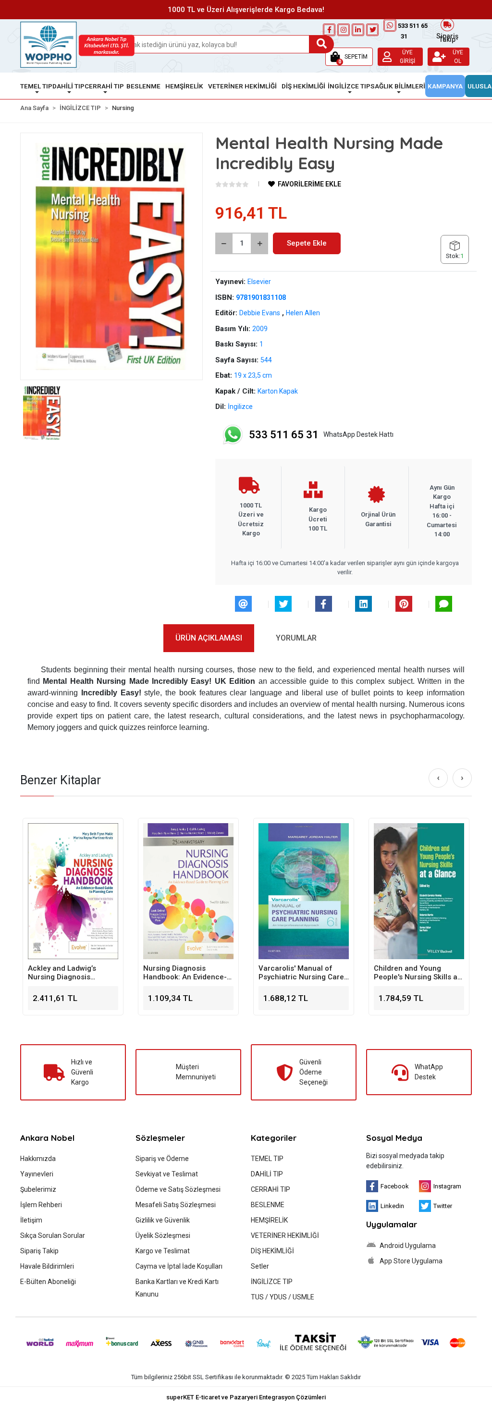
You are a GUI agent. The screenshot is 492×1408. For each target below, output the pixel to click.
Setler (260, 1266)
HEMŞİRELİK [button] (184, 86)
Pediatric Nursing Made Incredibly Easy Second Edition (414, 972)
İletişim (31, 1220)
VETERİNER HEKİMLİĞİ (285, 1235)
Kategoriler (273, 1138)
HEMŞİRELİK (269, 1220)
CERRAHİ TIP (270, 1189)
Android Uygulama (407, 1245)
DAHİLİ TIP (267, 1174)
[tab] (208, 638)
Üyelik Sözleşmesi (162, 1235)
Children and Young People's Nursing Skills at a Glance (301, 972)
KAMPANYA (445, 86)
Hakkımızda (38, 1158)
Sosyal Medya (394, 1138)
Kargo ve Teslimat (162, 1251)
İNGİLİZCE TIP (272, 1281)
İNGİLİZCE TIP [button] (349, 86)
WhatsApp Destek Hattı (321, 435)
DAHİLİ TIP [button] (68, 86)
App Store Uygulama (410, 1261)
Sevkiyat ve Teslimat (166, 1174)
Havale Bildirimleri (47, 1266)
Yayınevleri (36, 1174)
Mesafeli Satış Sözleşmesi (175, 1205)
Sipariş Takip (447, 36)
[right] (462, 778)
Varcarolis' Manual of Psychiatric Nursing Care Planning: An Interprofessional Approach (186, 972)
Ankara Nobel (47, 1138)
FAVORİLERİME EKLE (308, 184)
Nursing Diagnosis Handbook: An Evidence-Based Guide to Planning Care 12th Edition (70, 972)
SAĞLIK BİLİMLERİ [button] (397, 86)
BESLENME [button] (143, 86)
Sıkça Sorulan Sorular (52, 1235)
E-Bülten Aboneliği (48, 1281)
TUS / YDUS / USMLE (282, 1297)
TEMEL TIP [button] (36, 86)
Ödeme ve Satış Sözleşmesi (178, 1189)
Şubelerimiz (38, 1189)
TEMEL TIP (267, 1158)
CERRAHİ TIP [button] (104, 86)
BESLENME (267, 1205)
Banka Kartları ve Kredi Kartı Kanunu (177, 1288)
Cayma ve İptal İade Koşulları (178, 1266)
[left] (438, 778)
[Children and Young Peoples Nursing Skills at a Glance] (303, 891)
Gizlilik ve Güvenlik (162, 1220)
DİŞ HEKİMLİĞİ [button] (303, 86)
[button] (349, 56)
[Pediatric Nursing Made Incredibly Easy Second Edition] (419, 891)
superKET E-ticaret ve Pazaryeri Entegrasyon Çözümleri (246, 1397)
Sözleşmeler (160, 1138)
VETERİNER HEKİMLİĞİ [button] (242, 86)
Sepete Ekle (307, 243)
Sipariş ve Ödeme (162, 1158)
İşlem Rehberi (41, 1205)
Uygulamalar (391, 1224)
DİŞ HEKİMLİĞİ (272, 1251)
